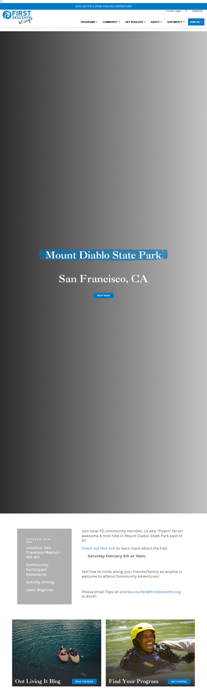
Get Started (179, 681)
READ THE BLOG (84, 681)
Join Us (195, 22)
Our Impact (174, 22)
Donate (197, 10)
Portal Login (174, 10)
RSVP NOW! (103, 295)
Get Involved (134, 22)
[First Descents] (18, 17)
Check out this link (98, 548)
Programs (88, 22)
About (155, 22)
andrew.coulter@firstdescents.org (150, 591)
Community (110, 22)
